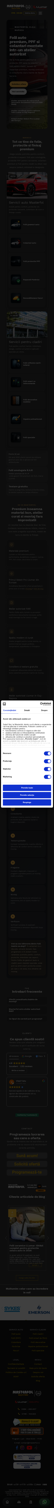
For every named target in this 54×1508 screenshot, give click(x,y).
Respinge (27, 802)
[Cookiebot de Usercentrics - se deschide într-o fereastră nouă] (40, 704)
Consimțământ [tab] (9, 710)
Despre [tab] (44, 710)
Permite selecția (27, 795)
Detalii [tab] (27, 710)
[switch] (47, 761)
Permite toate (27, 788)
